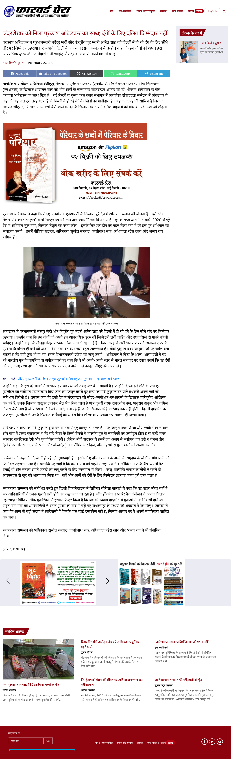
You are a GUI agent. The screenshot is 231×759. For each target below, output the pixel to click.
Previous (4, 581)
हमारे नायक (177, 11)
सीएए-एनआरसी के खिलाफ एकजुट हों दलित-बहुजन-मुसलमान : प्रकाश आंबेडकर (68, 378)
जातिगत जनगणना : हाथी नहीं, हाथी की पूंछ (178, 679)
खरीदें (199, 11)
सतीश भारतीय (9, 690)
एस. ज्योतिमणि (161, 647)
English (212, 11)
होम (111, 11)
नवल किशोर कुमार (13, 63)
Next (111, 581)
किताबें (191, 11)
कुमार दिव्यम (87, 652)
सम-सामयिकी (125, 11)
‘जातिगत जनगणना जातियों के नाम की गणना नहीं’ (182, 642)
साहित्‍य (163, 11)
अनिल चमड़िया (88, 690)
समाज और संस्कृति (145, 11)
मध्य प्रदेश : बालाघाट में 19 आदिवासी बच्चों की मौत (31, 684)
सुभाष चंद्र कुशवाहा (164, 685)
